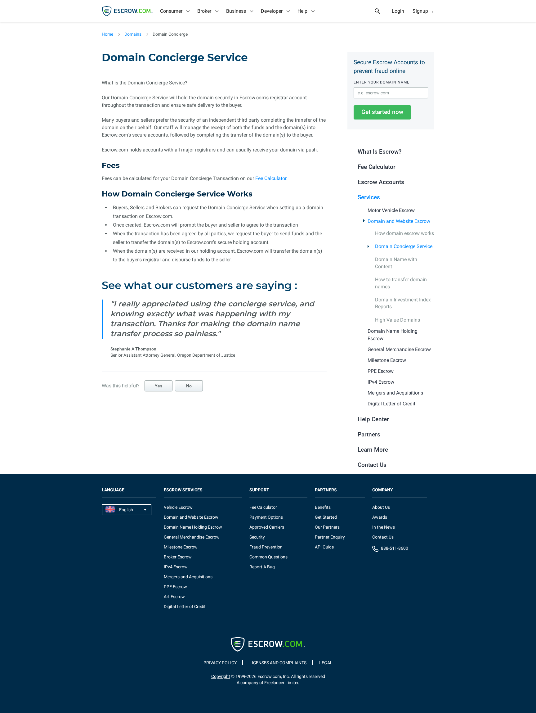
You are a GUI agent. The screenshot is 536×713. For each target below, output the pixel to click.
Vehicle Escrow (178, 507)
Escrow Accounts (381, 182)
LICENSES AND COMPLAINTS (277, 662)
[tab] (175, 11)
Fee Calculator (270, 178)
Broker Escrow (178, 556)
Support (259, 490)
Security (257, 537)
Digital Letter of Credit (391, 404)
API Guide (324, 546)
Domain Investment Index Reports (403, 303)
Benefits (323, 507)
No (189, 385)
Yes (158, 385)
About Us (381, 507)
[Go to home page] (127, 11)
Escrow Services (183, 490)
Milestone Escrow (387, 360)
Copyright (220, 676)
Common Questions (268, 556)
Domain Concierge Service (403, 246)
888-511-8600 (394, 548)
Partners (369, 434)
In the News (383, 527)
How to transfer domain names (401, 283)
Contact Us (372, 464)
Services (369, 197)
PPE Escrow (381, 371)
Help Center (373, 419)
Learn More (373, 449)
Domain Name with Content (396, 262)
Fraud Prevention (266, 546)
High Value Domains (397, 320)
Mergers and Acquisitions (395, 393)
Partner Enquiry (330, 537)
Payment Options (266, 517)
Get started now (382, 111)
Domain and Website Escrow (399, 221)
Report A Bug (262, 566)
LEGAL (326, 662)
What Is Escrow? (379, 151)
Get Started (326, 517)
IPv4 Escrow (381, 382)
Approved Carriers (266, 527)
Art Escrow (174, 596)
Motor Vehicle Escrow (391, 210)
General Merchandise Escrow (399, 349)
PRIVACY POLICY (220, 662)
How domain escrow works (404, 233)
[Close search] (380, 11)
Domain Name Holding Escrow (393, 334)
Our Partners (327, 527)
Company (382, 490)
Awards (379, 517)
